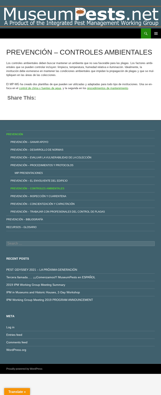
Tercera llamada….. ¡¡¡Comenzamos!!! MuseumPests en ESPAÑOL (50, 277)
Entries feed (14, 334)
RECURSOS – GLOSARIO (21, 227)
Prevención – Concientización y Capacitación (42, 204)
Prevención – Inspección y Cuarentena (38, 196)
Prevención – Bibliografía (24, 219)
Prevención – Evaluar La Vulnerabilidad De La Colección (50, 157)
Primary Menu (156, 33)
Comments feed (16, 342)
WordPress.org (16, 349)
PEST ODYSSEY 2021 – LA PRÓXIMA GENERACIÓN (41, 269)
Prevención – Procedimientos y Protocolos (41, 165)
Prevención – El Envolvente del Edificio (39, 180)
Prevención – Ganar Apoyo (29, 142)
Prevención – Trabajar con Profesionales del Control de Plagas (57, 211)
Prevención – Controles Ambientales (37, 188)
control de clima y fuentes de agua (40, 88)
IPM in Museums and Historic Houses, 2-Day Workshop (43, 292)
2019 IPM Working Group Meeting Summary (35, 284)
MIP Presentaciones (29, 173)
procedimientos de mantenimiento (107, 88)
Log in (10, 327)
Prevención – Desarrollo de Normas (36, 149)
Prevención (14, 134)
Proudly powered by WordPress (24, 368)
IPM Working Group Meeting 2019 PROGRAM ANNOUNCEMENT (49, 299)
